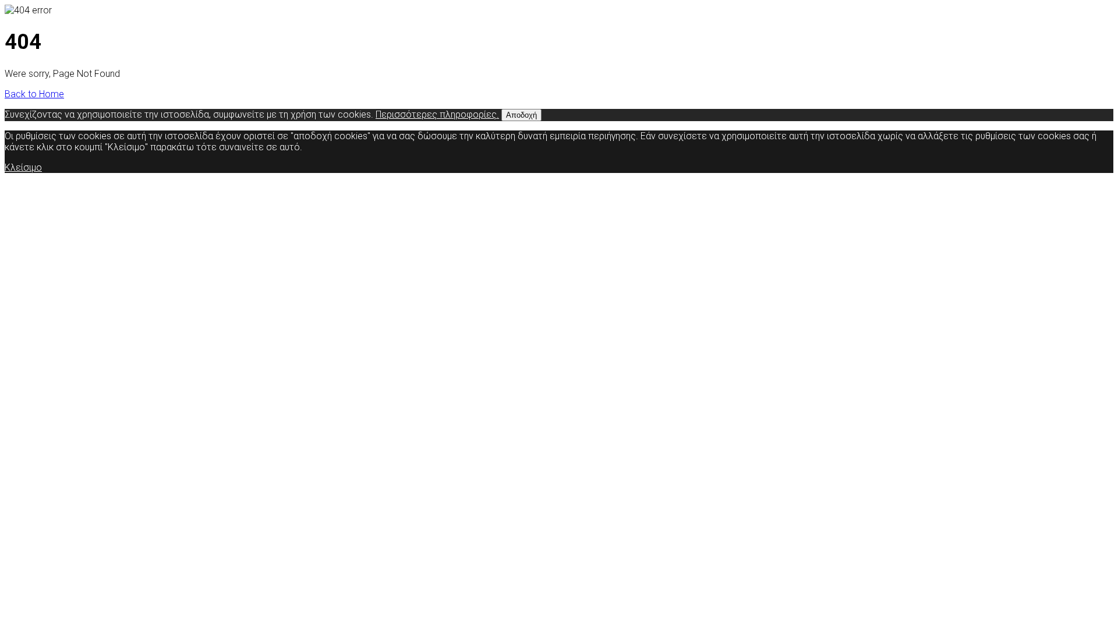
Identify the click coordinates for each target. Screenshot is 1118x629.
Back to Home (34, 94)
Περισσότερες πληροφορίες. (437, 114)
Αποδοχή (521, 115)
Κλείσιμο (23, 167)
